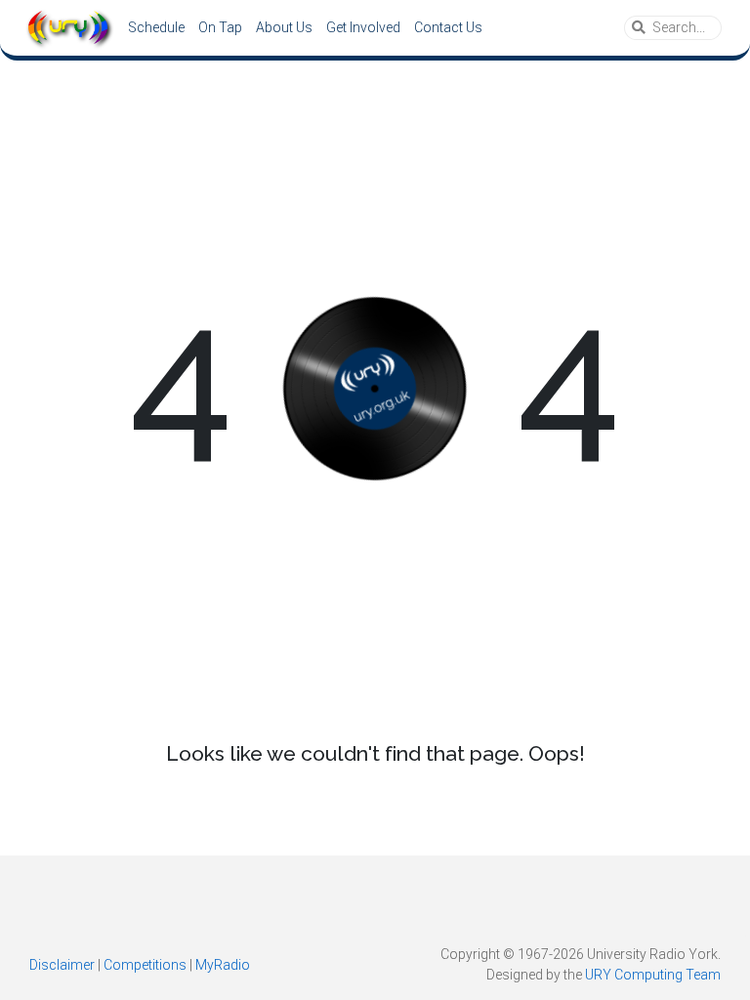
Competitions (145, 965)
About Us (284, 27)
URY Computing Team (653, 974)
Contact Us (448, 27)
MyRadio (222, 965)
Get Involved (363, 27)
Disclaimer (62, 965)
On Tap (220, 27)
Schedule (156, 27)
